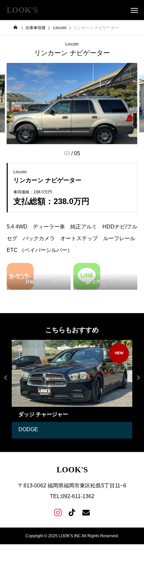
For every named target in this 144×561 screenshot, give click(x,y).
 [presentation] (5, 377)
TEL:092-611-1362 (72, 496)
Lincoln (72, 44)
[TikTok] (72, 512)
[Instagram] (58, 512)
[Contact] (86, 512)
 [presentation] (138, 377)
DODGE (28, 429)
